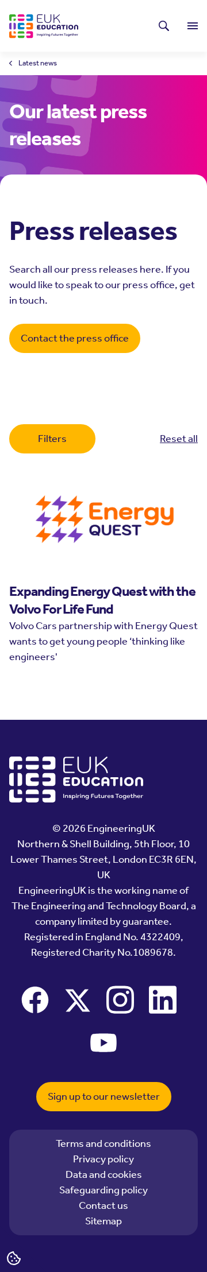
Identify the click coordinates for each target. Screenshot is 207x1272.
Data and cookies (104, 1174)
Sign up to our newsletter (104, 1096)
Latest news (37, 63)
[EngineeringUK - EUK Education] (43, 26)
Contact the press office (75, 338)
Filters (52, 438)
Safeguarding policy (103, 1190)
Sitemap (103, 1221)
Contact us (103, 1205)
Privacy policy (103, 1159)
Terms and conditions (103, 1143)
